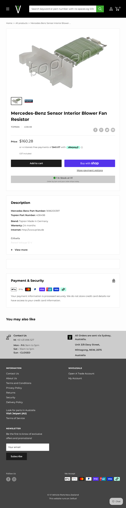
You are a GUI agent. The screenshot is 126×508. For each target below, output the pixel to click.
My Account (75, 378)
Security (10, 397)
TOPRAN (15, 127)
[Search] (100, 9)
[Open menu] (7, 9)
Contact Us (12, 373)
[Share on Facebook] (95, 130)
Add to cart (36, 163)
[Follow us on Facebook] (8, 479)
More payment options (90, 170)
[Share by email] (113, 130)
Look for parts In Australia (20, 412)
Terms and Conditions (18, 383)
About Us (11, 378)
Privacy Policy (14, 387)
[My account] (111, 9)
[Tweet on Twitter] (107, 130)
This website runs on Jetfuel (63, 498)
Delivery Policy (14, 402)
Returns (10, 392)
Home (9, 23)
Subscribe (16, 456)
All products (22, 23)
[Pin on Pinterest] (101, 130)
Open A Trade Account (81, 373)
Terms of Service (15, 418)
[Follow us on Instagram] (14, 479)
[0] (117, 9)
